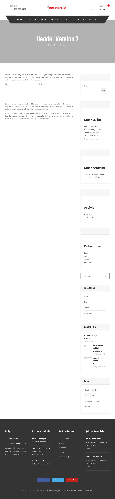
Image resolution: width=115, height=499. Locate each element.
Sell (43, 19)
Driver (94, 396)
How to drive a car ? (92, 136)
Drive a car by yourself (93, 139)
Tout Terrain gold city (92, 129)
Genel (86, 259)
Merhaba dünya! (90, 126)
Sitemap (62, 448)
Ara (85, 86)
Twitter (58, 480)
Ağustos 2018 (89, 217)
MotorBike (89, 401)
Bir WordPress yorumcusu (96, 174)
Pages (92, 19)
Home (19, 19)
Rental (32, 19)
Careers (62, 443)
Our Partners (64, 438)
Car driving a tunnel (91, 133)
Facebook (43, 480)
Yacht (87, 407)
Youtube (72, 480)
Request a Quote (66, 457)
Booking (95, 390)
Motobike (87, 262)
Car (85, 256)
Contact (68, 19)
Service (54, 19)
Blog (80, 19)
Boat (86, 253)
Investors (62, 452)
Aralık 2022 (88, 214)
